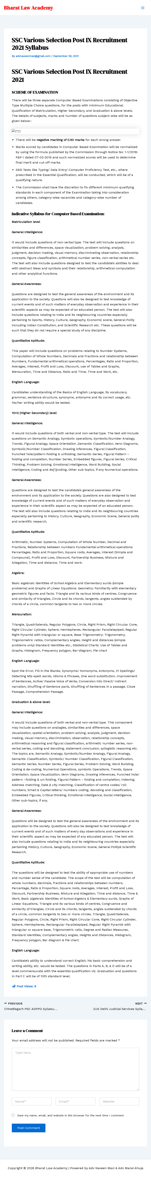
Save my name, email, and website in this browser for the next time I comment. (70, 1115)
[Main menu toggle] (142, 8)
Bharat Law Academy (28, 7)
